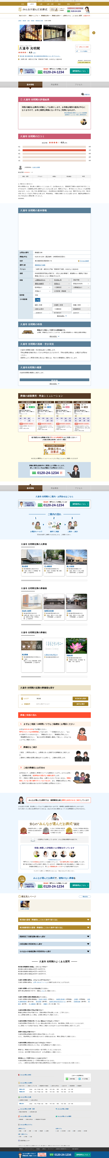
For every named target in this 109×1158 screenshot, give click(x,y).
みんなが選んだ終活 (25, 1074)
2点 (19, 157)
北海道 (30, 1089)
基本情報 (30, 85)
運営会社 (21, 1148)
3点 (19, 153)
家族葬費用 (72, 1085)
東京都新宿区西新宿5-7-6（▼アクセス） (47, 56)
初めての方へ (23, 15)
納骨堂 (79, 1130)
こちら (61, 458)
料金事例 (54, 85)
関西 (58, 1089)
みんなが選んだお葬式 (26, 1082)
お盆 (31, 1136)
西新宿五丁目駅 (40, 265)
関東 (46, 1089)
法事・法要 (50, 4)
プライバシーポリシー (29, 1148)
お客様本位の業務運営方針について (63, 1148)
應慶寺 (46, 1004)
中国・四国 (63, 1089)
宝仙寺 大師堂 (43, 999)
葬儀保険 (21, 1119)
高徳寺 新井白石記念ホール (57, 1001)
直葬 (30, 1130)
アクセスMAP (84, 261)
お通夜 (47, 1130)
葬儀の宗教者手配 (23, 1111)
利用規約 (38, 1148)
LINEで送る (72, 1078)
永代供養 (63, 1130)
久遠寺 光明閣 (36, 167)
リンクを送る (83, 51)
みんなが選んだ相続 (63, 1109)
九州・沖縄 (70, 1089)
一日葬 (35, 1130)
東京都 (22, 56)
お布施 (25, 1136)
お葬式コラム (67, 15)
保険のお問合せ (29, 1119)
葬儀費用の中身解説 (44, 1085)
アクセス (78, 85)
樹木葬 (85, 1130)
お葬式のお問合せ (55, 1085)
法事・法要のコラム (23, 1134)
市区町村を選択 (80, 698)
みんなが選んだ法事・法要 (27, 1109)
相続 (59, 4)
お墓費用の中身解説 (23, 1100)
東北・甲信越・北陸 (38, 1089)
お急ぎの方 (64, 1085)
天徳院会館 (77, 1001)
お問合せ (44, 1148)
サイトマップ (50, 1148)
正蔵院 (76, 999)
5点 (19, 146)
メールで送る (85, 1078)
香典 (20, 1136)
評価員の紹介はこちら (55, 859)
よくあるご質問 (77, 15)
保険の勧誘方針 (75, 1148)
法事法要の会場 (33, 1111)
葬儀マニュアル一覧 (32, 1085)
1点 (19, 160)
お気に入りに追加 (84, 47)
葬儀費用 (79, 1085)
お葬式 (32, 4)
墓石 (69, 1130)
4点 (19, 150)
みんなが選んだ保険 (25, 1116)
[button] (93, 32)
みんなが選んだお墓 (25, 1097)
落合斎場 (38, 1001)
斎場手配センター (25, 1140)
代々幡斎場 (32, 1004)
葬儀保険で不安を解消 (40, 1119)
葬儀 (20, 1130)
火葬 (25, 1130)
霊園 (74, 1130)
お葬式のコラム (21, 1128)
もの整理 (77, 4)
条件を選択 (81, 704)
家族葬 (41, 1130)
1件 (34, 52)
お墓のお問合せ (34, 1100)
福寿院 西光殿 (60, 999)
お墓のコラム (59, 1128)
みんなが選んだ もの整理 (64, 1116)
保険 (68, 4)
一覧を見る (85, 896)
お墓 (41, 4)
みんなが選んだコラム (26, 1124)
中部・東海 (52, 1089)
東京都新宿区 (29, 56)
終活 (22, 4)
